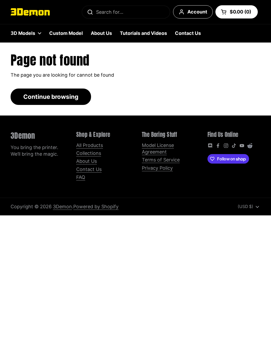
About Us (86, 161)
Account (197, 12)
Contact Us (89, 169)
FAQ (80, 177)
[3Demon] (30, 12)
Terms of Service (161, 160)
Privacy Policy (157, 168)
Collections (88, 153)
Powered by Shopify (96, 206)
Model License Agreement (158, 148)
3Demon (62, 206)
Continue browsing (50, 96)
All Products (89, 145)
